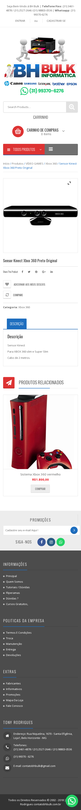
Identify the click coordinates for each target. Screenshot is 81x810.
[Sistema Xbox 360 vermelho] (40, 432)
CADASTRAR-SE (56, 21)
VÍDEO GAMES (34, 163)
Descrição (16, 323)
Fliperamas (13, 593)
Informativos (14, 689)
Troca (9, 638)
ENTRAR (20, 21)
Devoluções (13, 655)
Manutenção (14, 644)
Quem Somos (14, 581)
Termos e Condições (19, 632)
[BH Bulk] (40, 64)
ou (36, 21)
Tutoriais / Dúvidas (18, 587)
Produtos (17, 163)
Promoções (13, 694)
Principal (11, 576)
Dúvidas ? (12, 598)
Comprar (40, 489)
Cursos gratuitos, (17, 604)
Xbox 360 (51, 163)
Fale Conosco (14, 706)
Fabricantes (13, 683)
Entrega (11, 649)
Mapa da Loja (14, 700)
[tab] (17, 324)
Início (6, 163)
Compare (18, 295)
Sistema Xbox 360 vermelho (40, 474)
